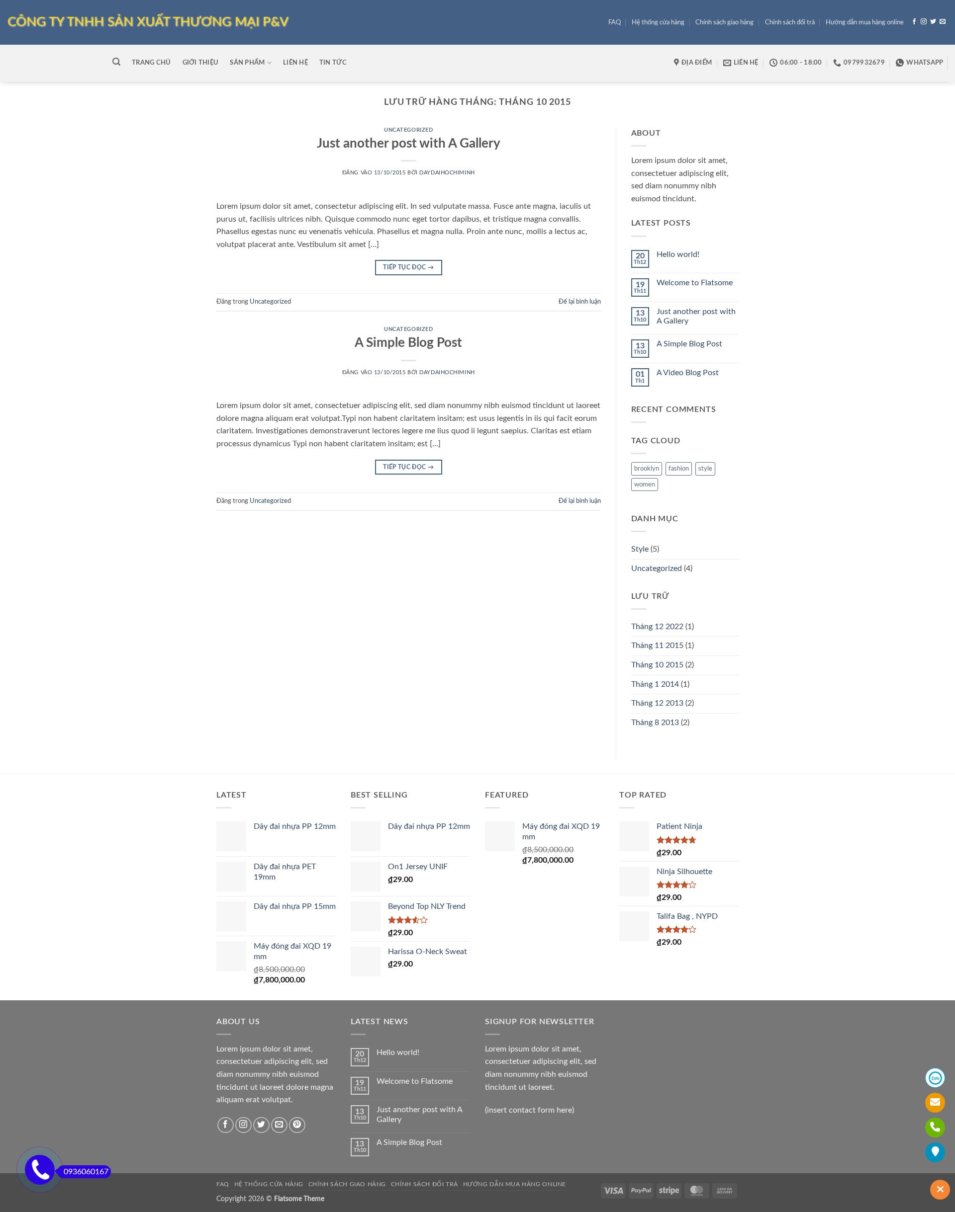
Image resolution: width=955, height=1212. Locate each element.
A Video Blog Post (688, 373)
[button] (116, 62)
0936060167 (86, 1172)
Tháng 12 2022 (657, 627)
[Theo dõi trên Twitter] (933, 21)
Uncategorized (408, 130)
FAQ (614, 22)
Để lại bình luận (580, 302)
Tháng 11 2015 (657, 645)
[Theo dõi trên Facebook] (914, 21)
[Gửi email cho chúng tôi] (943, 21)
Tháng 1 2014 (655, 684)
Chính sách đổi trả (790, 22)
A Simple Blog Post (408, 342)
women (644, 484)
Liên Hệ (295, 63)
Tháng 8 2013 (655, 723)
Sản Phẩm (247, 63)
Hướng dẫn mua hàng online (865, 22)
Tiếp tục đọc (408, 267)
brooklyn (646, 469)
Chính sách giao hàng (724, 22)
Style (640, 549)
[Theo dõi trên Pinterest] (297, 1125)
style (705, 469)
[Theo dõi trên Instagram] (924, 21)
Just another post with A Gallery (408, 143)
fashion (678, 469)
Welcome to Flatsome (695, 283)
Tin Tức (333, 63)
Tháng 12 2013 (657, 703)
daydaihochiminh (447, 172)
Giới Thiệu (201, 63)
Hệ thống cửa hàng (658, 22)
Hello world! (678, 254)
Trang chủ (151, 63)
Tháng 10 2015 (657, 665)
